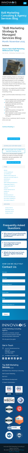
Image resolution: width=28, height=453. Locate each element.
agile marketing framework (10, 182)
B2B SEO (4, 376)
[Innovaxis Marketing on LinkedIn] (3, 358)
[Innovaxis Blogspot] (21, 359)
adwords (6, 180)
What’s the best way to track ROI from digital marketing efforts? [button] (14, 253)
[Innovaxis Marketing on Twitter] (6, 358)
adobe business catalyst (10, 175)
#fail (5, 170)
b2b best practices (8, 194)
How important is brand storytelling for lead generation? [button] (12, 244)
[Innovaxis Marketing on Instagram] (15, 358)
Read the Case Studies (13, 138)
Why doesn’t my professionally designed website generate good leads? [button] (15, 235)
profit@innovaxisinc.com (11, 355)
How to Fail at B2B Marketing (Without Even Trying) (13, 49)
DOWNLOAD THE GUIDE (14, 162)
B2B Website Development (9, 379)
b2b (6, 193)
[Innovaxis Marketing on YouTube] (12, 358)
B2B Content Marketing (8, 373)
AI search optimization (9, 186)
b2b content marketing (9, 198)
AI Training (16, 451)
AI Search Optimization (8, 382)
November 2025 (8, 211)
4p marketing (7, 173)
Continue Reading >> (8, 126)
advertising (7, 179)
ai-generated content (9, 184)
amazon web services (9, 189)
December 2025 (8, 209)
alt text (6, 187)
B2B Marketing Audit (8, 368)
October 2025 (8, 213)
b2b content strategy (9, 200)
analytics (6, 191)
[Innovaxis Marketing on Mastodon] (18, 358)
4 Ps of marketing (8, 172)
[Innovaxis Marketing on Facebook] (9, 358)
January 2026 (8, 207)
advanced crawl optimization (11, 177)
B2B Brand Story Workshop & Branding (13, 370)
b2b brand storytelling (9, 196)
